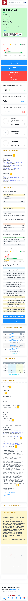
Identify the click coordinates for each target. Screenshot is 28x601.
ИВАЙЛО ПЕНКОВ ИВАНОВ (11, 165)
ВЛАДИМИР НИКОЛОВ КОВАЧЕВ (13, 159)
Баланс (14, 62)
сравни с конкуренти (14, 321)
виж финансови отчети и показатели (14, 316)
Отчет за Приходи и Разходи (14, 68)
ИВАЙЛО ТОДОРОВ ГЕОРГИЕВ (12, 168)
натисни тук (6, 30)
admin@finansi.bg (14, 589)
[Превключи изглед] (26, 14)
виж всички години (14, 374)
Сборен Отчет (14, 73)
